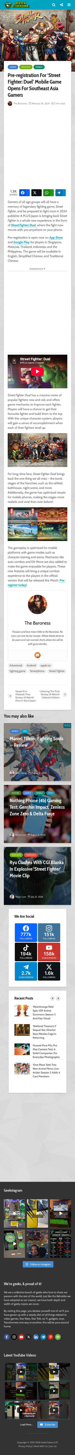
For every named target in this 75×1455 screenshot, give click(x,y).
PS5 (25, 731)
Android (31, 665)
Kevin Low (20, 834)
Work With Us (41, 1446)
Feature (15, 793)
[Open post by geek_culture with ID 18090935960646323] (60, 1213)
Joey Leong (21, 772)
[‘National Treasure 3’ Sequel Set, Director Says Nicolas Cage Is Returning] (22, 1029)
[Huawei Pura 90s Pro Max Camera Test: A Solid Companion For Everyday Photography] (22, 1049)
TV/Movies (31, 855)
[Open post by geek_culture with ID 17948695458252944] (60, 1244)
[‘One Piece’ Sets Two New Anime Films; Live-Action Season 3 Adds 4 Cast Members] (22, 1068)
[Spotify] (58, 1337)
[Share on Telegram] (60, 192)
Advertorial (16, 665)
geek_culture (14, 1202)
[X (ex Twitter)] (29, 1337)
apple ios (46, 665)
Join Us (53, 1446)
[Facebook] (7, 1337)
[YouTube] (21, 1337)
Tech (50, 793)
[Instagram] (14, 1337)
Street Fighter (56, 671)
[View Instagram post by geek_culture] (23, 1225)
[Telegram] (43, 1337)
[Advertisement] (37, 146)
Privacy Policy (25, 1446)
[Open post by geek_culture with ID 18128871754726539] (37, 1213)
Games (13, 67)
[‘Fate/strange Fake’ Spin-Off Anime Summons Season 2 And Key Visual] (22, 1010)
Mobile (39, 67)
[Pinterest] (50, 1337)
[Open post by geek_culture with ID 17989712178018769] (37, 1244)
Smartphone (37, 671)
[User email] (37, 655)
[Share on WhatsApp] (48, 192)
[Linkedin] (36, 1337)
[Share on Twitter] (36, 192)
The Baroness (20, 103)
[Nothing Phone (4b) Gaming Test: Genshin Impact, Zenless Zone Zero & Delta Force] (37, 814)
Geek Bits (25, 67)
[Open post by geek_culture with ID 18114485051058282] (14, 1244)
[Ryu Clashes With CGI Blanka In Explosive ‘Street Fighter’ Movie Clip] (37, 876)
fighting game (17, 671)
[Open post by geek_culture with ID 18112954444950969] (14, 1213)
